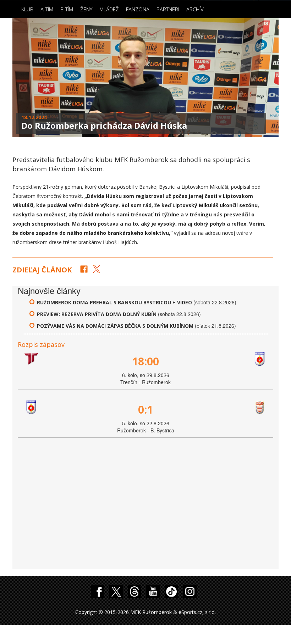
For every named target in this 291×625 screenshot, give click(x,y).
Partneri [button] (168, 9)
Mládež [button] (109, 9)
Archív (195, 9)
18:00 (145, 361)
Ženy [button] (86, 9)
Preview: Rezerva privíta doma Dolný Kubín (97, 314)
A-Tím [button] (46, 9)
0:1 (145, 409)
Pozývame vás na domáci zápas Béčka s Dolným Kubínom (115, 325)
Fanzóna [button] (137, 9)
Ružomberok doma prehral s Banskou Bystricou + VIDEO (114, 302)
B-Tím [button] (66, 9)
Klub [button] (27, 9)
